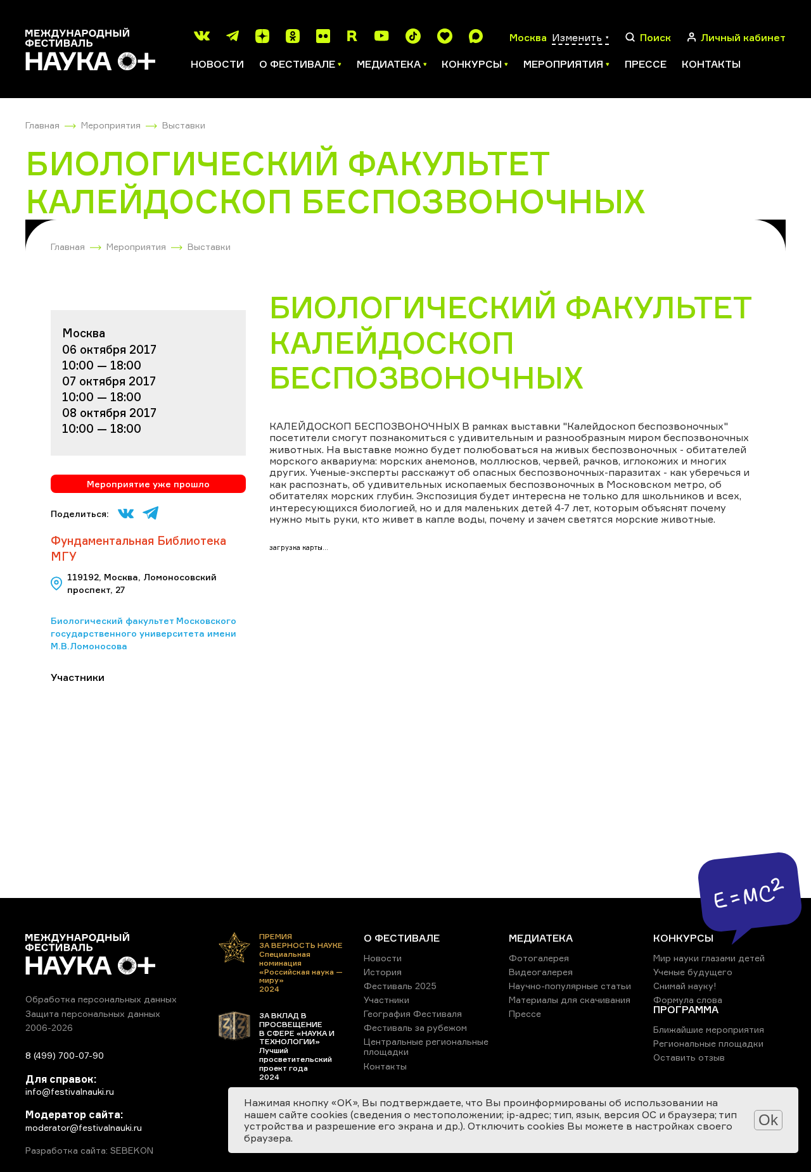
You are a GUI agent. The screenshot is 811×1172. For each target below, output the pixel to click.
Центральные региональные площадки (426, 1046)
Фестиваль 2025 (400, 985)
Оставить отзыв (689, 1057)
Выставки (183, 125)
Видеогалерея (541, 971)
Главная (42, 125)
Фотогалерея (539, 957)
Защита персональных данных (92, 1013)
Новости (217, 64)
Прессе (646, 64)
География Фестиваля (413, 1013)
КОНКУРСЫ (683, 938)
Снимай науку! (685, 985)
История (383, 971)
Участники (386, 999)
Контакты (711, 64)
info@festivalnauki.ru (69, 1091)
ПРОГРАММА (685, 1009)
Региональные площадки (708, 1043)
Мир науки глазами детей (709, 957)
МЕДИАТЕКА (541, 938)
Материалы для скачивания (569, 999)
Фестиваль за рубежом (415, 1027)
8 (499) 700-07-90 (64, 1055)
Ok (768, 1119)
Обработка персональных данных (101, 999)
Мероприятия (111, 125)
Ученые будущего (692, 971)
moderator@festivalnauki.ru (83, 1127)
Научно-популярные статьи (570, 985)
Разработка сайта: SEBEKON (89, 1150)
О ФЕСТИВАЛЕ (402, 938)
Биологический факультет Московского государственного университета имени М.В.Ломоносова (143, 633)
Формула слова (687, 999)
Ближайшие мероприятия (708, 1029)
